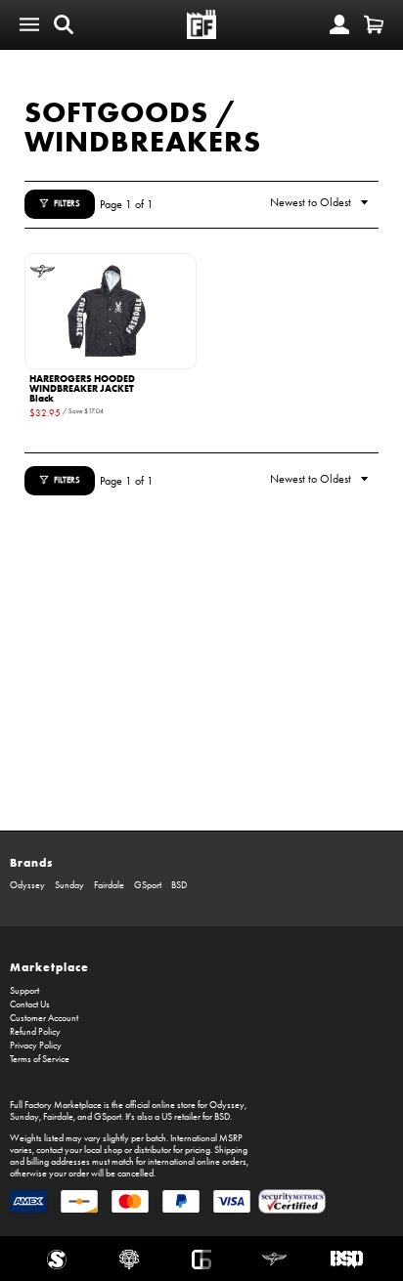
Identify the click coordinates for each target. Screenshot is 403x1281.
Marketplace (49, 967)
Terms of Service (39, 1059)
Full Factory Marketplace (56, 1105)
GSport (147, 885)
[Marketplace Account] (339, 24)
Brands (31, 862)
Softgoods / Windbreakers (142, 126)
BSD (179, 885)
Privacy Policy (36, 1045)
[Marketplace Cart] (373, 24)
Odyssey (27, 885)
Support (24, 991)
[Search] (63, 24)
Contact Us (30, 1004)
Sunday (69, 885)
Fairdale (109, 885)
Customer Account (44, 1018)
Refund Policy (35, 1032)
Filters (67, 203)
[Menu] (29, 24)
